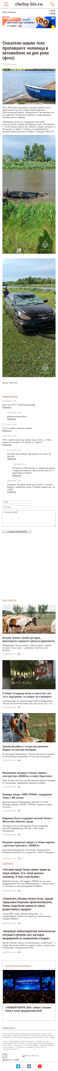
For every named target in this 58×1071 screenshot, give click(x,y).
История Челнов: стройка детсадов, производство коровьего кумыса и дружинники (28, 639)
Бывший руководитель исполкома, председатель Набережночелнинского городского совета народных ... (28, 852)
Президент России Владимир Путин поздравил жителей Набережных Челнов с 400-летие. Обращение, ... (25, 828)
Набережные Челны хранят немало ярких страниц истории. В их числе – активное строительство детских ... (26, 648)
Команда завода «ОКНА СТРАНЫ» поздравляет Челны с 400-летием (27, 796)
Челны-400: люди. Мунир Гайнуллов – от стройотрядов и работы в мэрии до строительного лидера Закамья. (26, 916)
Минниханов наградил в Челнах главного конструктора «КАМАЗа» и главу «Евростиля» (27, 774)
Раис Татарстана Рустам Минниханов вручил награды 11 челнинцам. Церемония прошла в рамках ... (29, 781)
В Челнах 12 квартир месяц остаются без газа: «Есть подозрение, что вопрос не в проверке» (27, 695)
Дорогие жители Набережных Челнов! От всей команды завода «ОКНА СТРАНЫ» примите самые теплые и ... (27, 804)
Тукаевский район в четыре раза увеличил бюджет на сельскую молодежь (25, 748)
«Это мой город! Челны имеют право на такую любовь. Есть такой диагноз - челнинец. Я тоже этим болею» (26, 873)
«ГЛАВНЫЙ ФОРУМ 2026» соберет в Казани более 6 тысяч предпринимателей (28, 1009)
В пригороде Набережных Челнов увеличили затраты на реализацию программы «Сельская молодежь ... (28, 755)
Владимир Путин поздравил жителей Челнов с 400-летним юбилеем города (27, 819)
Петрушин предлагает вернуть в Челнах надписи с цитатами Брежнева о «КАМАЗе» (28, 843)
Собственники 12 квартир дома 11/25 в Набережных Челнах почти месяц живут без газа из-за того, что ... (28, 702)
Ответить (6, 407)
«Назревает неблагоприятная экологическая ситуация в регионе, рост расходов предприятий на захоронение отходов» (28, 934)
